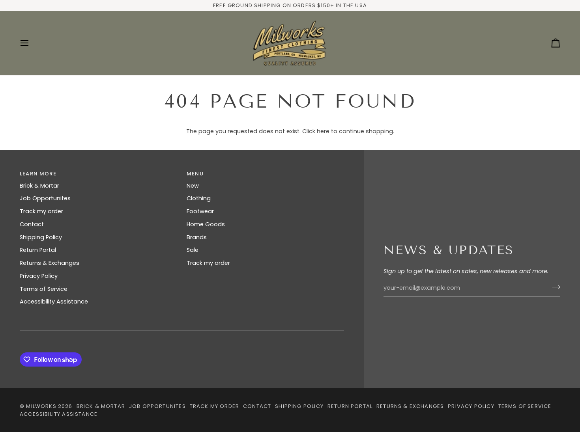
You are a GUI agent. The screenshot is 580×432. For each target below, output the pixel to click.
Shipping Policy (41, 237)
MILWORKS (41, 406)
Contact (32, 224)
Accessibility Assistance (54, 301)
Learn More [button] (38, 173)
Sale (192, 250)
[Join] (553, 287)
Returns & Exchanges (49, 263)
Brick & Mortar (39, 186)
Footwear (200, 211)
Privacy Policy (39, 276)
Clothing (199, 198)
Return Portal (38, 250)
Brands (197, 237)
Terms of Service (43, 289)
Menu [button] (195, 173)
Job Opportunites (45, 198)
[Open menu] (31, 43)
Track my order (41, 211)
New (193, 186)
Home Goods (206, 224)
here (323, 131)
